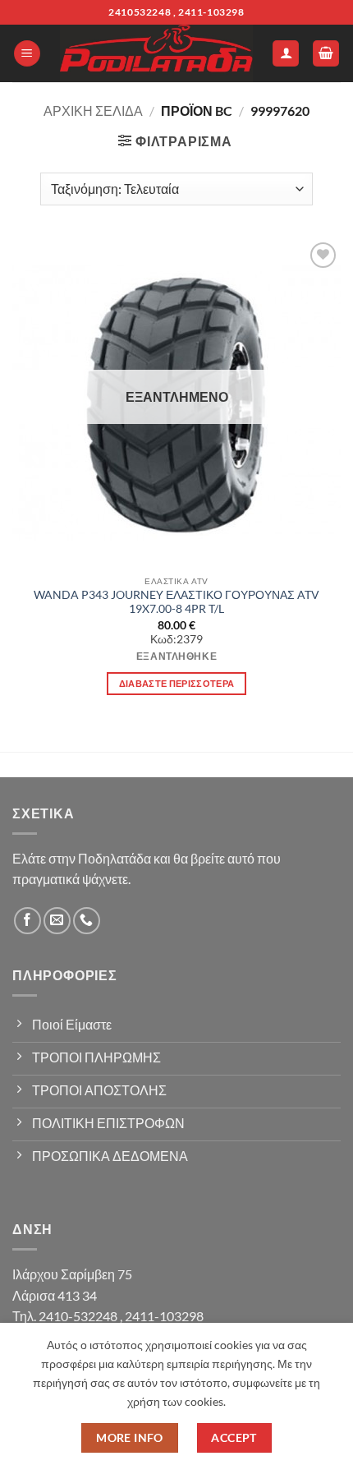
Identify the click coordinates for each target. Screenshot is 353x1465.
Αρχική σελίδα (93, 110)
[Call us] (86, 920)
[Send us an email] (57, 920)
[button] (27, 53)
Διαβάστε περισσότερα (177, 683)
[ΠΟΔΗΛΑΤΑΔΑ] (156, 53)
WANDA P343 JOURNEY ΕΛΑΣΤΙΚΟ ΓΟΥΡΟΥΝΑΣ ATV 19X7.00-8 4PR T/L (176, 602)
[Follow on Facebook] (27, 920)
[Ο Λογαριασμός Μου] (286, 53)
